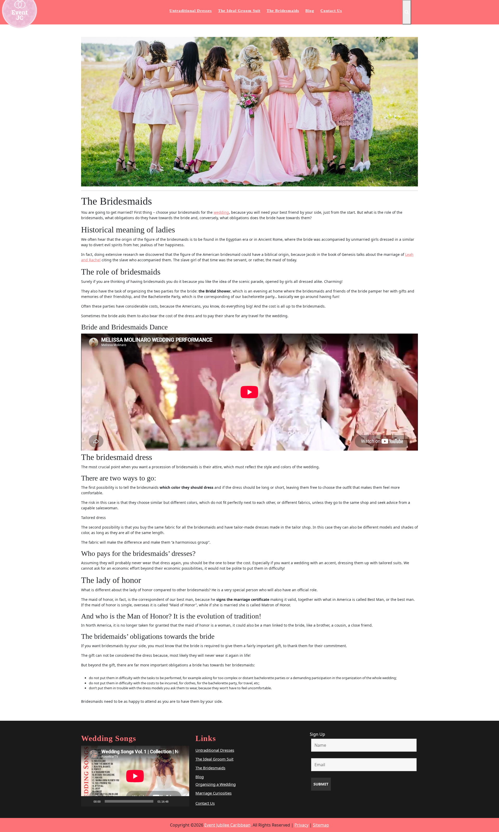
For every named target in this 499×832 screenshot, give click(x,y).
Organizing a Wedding (215, 784)
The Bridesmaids (283, 11)
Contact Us (331, 11)
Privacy (301, 825)
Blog (309, 11)
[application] (135, 776)
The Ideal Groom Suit (239, 11)
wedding (221, 212)
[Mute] (174, 801)
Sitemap (321, 825)
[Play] (87, 801)
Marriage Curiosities (213, 793)
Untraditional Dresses (190, 11)
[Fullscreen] (182, 801)
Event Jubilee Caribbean (227, 825)
